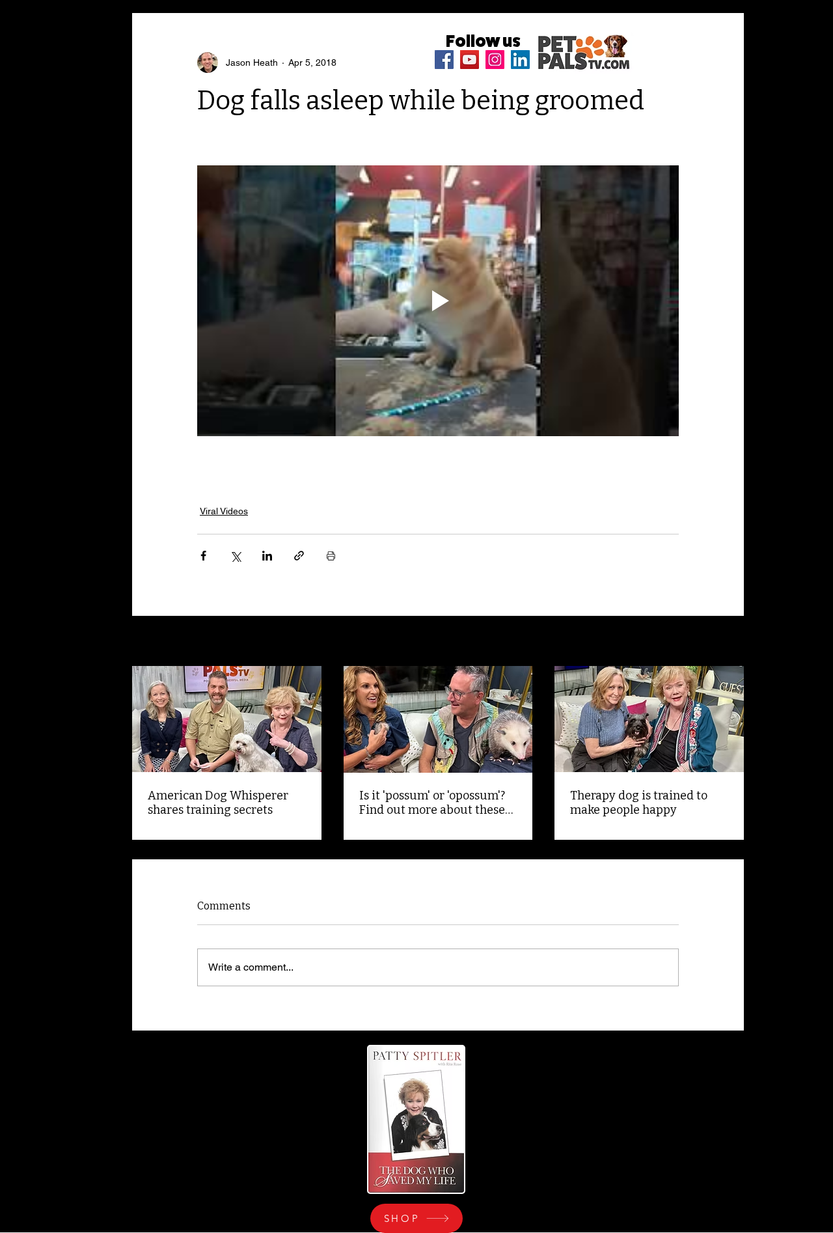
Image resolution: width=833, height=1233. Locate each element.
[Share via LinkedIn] (267, 555)
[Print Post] (331, 555)
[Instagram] (494, 59)
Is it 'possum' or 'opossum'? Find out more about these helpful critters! (432, 802)
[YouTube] (469, 59)
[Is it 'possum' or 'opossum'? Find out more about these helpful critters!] (438, 719)
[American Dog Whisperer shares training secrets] (226, 719)
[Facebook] (444, 59)
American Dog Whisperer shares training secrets (218, 802)
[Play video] (438, 300)
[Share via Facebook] (203, 555)
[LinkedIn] (520, 59)
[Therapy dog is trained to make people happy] (649, 719)
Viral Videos (224, 511)
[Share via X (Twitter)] (235, 555)
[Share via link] (299, 555)
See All (729, 642)
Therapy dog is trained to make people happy (638, 802)
